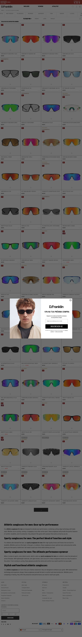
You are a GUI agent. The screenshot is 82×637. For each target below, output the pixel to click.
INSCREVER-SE (57, 326)
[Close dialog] (70, 300)
